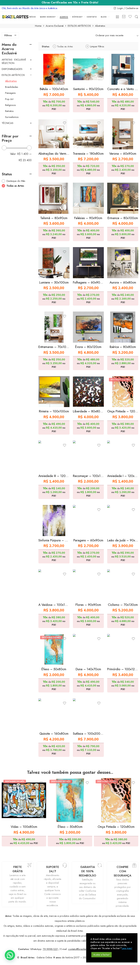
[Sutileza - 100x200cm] (88, 714)
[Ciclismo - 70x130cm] (122, 584)
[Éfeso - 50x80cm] (53, 649)
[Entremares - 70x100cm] (53, 327)
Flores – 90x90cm (88, 604)
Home (38, 26)
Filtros (8, 35)
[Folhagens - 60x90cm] (88, 262)
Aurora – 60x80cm (123, 282)
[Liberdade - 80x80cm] (88, 391)
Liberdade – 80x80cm (88, 411)
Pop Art (9, 99)
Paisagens (10, 93)
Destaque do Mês (15, 181)
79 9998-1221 (50, 949)
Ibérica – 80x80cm (123, 347)
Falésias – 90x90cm (88, 218)
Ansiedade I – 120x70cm (122, 476)
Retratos (9, 111)
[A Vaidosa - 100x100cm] (53, 584)
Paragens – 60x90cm (88, 540)
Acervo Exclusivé (55, 26)
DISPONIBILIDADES (12, 69)
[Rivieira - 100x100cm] (53, 391)
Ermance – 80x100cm (123, 218)
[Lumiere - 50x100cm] (53, 262)
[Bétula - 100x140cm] (53, 69)
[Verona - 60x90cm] (122, 133)
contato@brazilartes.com (81, 949)
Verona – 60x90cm (122, 153)
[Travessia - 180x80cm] (88, 133)
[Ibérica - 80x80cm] (122, 327)
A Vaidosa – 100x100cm (53, 604)
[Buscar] (136, 17)
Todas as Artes (65, 46)
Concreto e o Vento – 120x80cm (122, 89)
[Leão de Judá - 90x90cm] (122, 520)
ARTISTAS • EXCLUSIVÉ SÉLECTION (14, 61)
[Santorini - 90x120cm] (88, 69)
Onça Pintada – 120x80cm (122, 411)
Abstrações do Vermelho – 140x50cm (53, 153)
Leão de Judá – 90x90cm (122, 540)
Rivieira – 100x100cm (54, 411)
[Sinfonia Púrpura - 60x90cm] (53, 520)
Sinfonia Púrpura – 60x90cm (53, 540)
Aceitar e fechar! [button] (101, 954)
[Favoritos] (64, 58)
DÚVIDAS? (77, 17)
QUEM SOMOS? (48, 17)
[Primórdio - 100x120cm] (122, 649)
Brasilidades (11, 87)
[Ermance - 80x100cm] (122, 198)
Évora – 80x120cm (88, 347)
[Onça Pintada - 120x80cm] (122, 391)
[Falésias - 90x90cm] (88, 198)
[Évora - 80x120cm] (88, 327)
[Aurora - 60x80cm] (122, 262)
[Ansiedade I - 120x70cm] (122, 456)
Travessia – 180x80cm (88, 153)
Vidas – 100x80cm (24, 826)
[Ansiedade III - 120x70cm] (53, 456)
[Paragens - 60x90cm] (88, 520)
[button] (10, 955)
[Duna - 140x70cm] (88, 649)
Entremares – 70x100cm (53, 347)
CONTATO (92, 17)
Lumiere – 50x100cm (54, 282)
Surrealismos (12, 117)
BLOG (104, 17)
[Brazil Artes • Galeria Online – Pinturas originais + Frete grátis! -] (15, 17)
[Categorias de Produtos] (117, 17)
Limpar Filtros (97, 46)
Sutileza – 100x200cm (88, 733)
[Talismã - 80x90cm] (53, 198)
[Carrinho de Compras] (124, 17)
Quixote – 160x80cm (53, 733)
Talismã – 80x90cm (53, 218)
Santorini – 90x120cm (88, 89)
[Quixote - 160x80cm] (53, 714)
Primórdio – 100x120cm (122, 669)
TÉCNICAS (7, 123)
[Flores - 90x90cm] (88, 584)
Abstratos (11, 81)
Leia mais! (127, 948)
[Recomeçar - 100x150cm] (88, 456)
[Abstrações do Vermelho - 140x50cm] (53, 133)
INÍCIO (32, 17)
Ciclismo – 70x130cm (123, 604)
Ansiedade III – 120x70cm (53, 476)
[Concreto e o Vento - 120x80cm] (122, 69)
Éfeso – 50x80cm (53, 669)
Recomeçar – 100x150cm (88, 476)
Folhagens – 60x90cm (88, 282)
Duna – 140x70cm (88, 669)
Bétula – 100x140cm (54, 89)
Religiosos (10, 105)
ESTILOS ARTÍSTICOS (79, 26)
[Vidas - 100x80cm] (24, 800)
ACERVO (64, 17)
